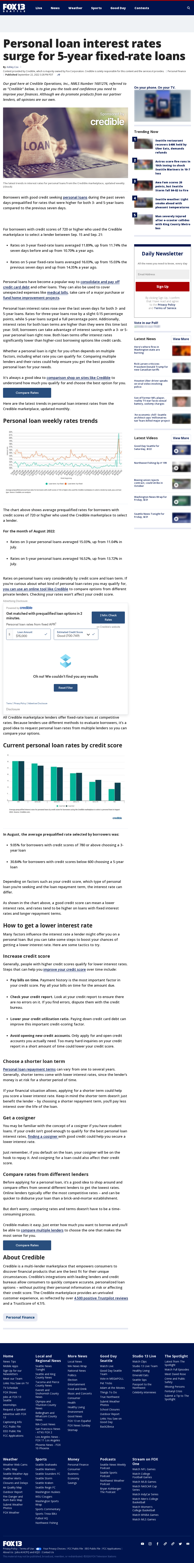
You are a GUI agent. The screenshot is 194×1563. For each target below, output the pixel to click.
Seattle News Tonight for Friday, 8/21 (149, 515)
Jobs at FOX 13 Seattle (12, 1398)
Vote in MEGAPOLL (112, 1378)
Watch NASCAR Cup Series (144, 1487)
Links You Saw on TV (16, 1383)
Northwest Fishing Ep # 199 (150, 463)
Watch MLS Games (144, 1519)
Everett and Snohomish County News (47, 1393)
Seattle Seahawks (46, 1464)
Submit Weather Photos (110, 1403)
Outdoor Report (110, 1414)
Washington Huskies (47, 1492)
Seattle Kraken (44, 1483)
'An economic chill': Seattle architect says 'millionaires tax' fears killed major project (152, 417)
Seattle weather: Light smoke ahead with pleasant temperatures (172, 203)
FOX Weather (11, 1512)
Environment (75, 1411)
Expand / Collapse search (188, 8)
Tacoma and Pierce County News (47, 1383)
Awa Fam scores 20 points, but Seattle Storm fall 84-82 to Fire (171, 186)
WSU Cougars (43, 1496)
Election (72, 1380)
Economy (73, 1478)
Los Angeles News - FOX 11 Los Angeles (47, 1438)
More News (77, 1356)
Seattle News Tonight (43, 1367)
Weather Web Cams (15, 1464)
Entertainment (76, 1384)
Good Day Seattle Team (111, 1372)
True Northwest (110, 1397)
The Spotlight (176, 1356)
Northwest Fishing (46, 1523)
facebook (158, 1544)
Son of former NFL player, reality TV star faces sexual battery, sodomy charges (150, 400)
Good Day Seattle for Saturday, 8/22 (146, 447)
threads (173, 1544)
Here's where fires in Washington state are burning (147, 349)
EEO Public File (12, 1431)
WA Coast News (45, 1424)
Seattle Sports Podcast (108, 1474)
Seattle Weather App (15, 1474)
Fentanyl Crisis (173, 1391)
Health (72, 1402)
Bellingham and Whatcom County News (46, 1416)
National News (77, 1370)
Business (73, 1474)
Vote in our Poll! (146, 323)
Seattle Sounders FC (47, 1474)
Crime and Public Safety (175, 1380)
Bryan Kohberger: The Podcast (110, 1490)
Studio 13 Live (144, 1356)
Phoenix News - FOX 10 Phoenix (48, 1446)
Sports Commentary (47, 1509)
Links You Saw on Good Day (111, 1420)
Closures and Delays (15, 1483)
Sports (41, 1459)
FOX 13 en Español (79, 1421)
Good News (75, 1416)
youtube (142, 1544)
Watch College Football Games (142, 1475)
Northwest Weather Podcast (112, 1482)
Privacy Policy (166, 304)
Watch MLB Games (144, 1481)
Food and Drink (77, 1389)
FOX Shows (10, 1392)
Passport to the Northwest (142, 1386)
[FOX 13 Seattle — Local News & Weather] (15, 8)
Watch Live (106, 1366)
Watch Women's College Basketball (143, 1508)
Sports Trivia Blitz (46, 1513)
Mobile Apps (10, 1366)
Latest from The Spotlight (175, 1363)
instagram (150, 1544)
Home (8, 1356)
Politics (72, 1375)
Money (73, 1459)
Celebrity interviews (144, 1392)
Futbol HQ (41, 1518)
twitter (180, 1544)
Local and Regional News (48, 1358)
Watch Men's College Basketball (145, 1500)
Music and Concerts (80, 1393)
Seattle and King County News (45, 1375)
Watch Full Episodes (177, 1369)
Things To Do (108, 1392)
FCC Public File (12, 1426)
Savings (72, 1483)
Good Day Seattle (108, 1358)
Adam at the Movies (112, 1388)
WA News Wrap (77, 1366)
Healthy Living (76, 1407)
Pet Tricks (106, 1383)
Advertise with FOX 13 (14, 1415)
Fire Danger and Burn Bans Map (13, 1498)
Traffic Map (10, 1469)
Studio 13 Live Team (145, 1366)
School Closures (110, 1409)
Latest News (145, 338)
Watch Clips (139, 1361)
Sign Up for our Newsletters (12, 1372)
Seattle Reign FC (45, 1487)
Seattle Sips (139, 1380)
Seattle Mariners (45, 1469)
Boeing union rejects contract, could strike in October (148, 483)
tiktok (165, 1544)
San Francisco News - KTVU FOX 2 (47, 1430)
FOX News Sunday (79, 1425)
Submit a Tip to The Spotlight (177, 1397)
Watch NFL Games (144, 1469)
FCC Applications (13, 1435)
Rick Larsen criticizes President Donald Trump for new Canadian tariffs (151, 366)
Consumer (74, 1398)
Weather (10, 1459)
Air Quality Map (12, 1487)
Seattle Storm (43, 1478)
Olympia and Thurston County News (45, 1405)
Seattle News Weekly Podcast (113, 1466)
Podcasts (108, 1459)
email (188, 1544)
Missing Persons (175, 1386)
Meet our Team (12, 1378)
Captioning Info (12, 1422)
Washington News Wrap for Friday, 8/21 (150, 498)
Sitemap (73, 1430)
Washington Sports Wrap (47, 1502)
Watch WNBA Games (145, 1515)
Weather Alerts (12, 1478)
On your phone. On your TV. (154, 87)
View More (181, 339)
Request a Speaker (14, 1409)
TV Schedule (10, 1388)
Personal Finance (177, 71)
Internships (9, 1405)
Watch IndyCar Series (145, 1494)
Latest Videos (146, 438)
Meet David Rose (175, 1374)
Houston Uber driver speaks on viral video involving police (151, 383)
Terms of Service (165, 308)
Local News (75, 1361)
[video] (181, 450)
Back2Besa (107, 1426)
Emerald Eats (140, 1375)
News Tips (9, 1361)
